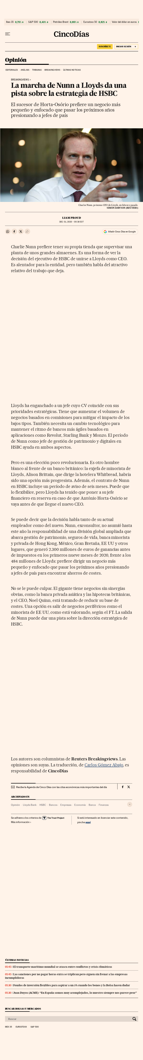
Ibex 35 (10, 22)
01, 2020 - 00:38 (71, 222)
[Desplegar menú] (7, 34)
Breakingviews (52, 70)
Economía (80, 804)
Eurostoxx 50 (90, 22)
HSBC (42, 804)
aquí (88, 822)
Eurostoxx (21, 1027)
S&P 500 (33, 22)
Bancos (53, 804)
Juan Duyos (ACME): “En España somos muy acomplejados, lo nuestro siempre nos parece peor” (75, 992)
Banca (92, 804)
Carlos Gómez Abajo (104, 764)
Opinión (16, 60)
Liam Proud (71, 217)
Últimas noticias (72, 70)
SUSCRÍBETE (105, 46)
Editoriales (12, 70)
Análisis (25, 70)
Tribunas (37, 70)
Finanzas (104, 804)
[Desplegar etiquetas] (129, 804)
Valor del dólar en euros (124, 22)
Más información (20, 822)
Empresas (65, 804)
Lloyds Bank (29, 804)
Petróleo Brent (60, 22)
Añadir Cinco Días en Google (122, 231)
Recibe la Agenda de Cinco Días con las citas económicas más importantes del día (61, 787)
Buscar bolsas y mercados (23, 1008)
